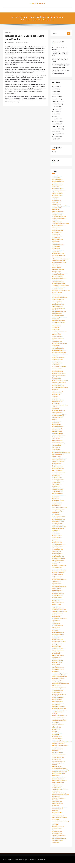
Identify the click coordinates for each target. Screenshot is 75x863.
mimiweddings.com (57, 833)
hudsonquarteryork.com (58, 763)
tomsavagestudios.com (58, 385)
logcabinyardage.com (57, 652)
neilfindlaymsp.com (57, 597)
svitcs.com (54, 622)
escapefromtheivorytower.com (59, 297)
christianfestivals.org (57, 546)
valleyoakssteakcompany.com (59, 611)
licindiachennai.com (57, 183)
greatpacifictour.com (57, 590)
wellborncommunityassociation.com (61, 258)
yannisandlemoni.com (57, 336)
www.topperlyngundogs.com (59, 676)
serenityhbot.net (56, 666)
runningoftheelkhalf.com (58, 678)
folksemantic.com (56, 325)
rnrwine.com (55, 814)
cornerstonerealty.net (57, 740)
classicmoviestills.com (57, 436)
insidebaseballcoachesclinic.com (60, 789)
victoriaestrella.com (57, 592)
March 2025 (55, 119)
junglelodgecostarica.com (58, 544)
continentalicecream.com (58, 472)
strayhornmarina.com (57, 466)
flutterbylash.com (56, 800)
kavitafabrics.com (56, 581)
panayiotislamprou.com (58, 253)
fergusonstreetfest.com (58, 782)
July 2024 (54, 139)
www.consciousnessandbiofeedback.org (62, 741)
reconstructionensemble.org (59, 579)
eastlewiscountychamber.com (59, 458)
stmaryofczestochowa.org (58, 516)
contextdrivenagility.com (58, 511)
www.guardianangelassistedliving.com (61, 770)
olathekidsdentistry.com (58, 348)
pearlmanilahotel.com (57, 239)
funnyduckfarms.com (57, 803)
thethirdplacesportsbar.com (59, 754)
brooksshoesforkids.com (58, 632)
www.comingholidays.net (58, 444)
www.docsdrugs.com (57, 701)
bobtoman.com (56, 243)
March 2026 (55, 94)
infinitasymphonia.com (58, 488)
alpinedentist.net (56, 248)
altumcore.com (56, 627)
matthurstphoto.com (57, 785)
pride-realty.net (56, 796)
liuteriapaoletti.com (57, 567)
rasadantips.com (56, 199)
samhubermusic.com (57, 840)
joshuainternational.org (58, 667)
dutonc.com (55, 539)
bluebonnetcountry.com (58, 236)
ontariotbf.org (55, 220)
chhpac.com (55, 824)
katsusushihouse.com (57, 491)
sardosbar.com (55, 327)
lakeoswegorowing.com (58, 815)
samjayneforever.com (57, 784)
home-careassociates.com (58, 410)
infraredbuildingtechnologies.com (60, 285)
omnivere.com (55, 197)
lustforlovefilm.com (57, 484)
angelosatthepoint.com (58, 607)
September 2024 (57, 134)
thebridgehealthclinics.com (59, 641)
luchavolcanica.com (57, 583)
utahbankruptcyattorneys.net (59, 317)
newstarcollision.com (57, 362)
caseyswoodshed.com (57, 613)
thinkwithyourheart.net (58, 315)
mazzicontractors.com (57, 752)
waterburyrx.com (56, 604)
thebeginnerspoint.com (58, 442)
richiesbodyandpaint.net (58, 181)
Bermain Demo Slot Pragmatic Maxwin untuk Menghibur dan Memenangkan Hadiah (60, 65)
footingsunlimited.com (57, 697)
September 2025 (56, 109)
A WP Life (28, 859)
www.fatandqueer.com (57, 690)
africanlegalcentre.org (57, 489)
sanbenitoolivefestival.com (58, 435)
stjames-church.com (57, 502)
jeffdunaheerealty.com (57, 680)
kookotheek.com (56, 251)
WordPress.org (41, 859)
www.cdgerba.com (56, 766)
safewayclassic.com (57, 214)
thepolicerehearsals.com (58, 454)
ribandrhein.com (56, 394)
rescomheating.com (57, 831)
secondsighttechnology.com (59, 366)
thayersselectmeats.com (58, 634)
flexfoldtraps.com (56, 685)
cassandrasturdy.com (57, 433)
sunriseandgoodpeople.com (59, 569)
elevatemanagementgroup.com (60, 807)
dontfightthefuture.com (58, 304)
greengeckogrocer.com (58, 370)
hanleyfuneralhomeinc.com (59, 350)
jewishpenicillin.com (57, 384)
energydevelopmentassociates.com (61, 290)
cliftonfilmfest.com (56, 310)
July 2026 (54, 89)
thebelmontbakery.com (58, 213)
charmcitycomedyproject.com (59, 507)
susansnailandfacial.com (58, 669)
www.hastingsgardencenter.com (60, 745)
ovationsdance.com (57, 392)
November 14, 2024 (23, 42)
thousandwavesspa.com (58, 593)
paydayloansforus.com (57, 211)
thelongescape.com (57, 540)
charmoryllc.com (56, 447)
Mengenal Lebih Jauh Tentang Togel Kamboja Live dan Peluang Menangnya (60, 71)
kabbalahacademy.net (57, 359)
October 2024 (56, 131)
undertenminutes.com (57, 195)
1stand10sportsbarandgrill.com (60, 354)
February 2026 (56, 96)
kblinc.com (54, 340)
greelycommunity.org (57, 493)
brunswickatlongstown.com (59, 526)
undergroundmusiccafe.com (59, 838)
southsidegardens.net (57, 748)
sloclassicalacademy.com (58, 461)
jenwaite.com (55, 805)
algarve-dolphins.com (57, 549)
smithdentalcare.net (57, 837)
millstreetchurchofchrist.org (59, 793)
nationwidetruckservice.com (59, 586)
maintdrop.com (56, 241)
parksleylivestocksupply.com (59, 414)
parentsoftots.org (56, 646)
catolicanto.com (56, 398)
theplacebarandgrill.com (58, 602)
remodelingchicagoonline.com (59, 715)
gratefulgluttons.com (57, 429)
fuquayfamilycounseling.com (59, 817)
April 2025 (54, 116)
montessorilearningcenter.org (59, 780)
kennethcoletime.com (57, 523)
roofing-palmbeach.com (58, 303)
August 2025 (55, 111)
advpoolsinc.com (56, 606)
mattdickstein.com (56, 657)
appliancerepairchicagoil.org (59, 218)
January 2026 (55, 99)
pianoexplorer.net (56, 747)
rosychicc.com (55, 422)
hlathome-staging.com (57, 371)
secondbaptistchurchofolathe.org (60, 821)
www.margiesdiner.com (58, 703)
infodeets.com (55, 186)
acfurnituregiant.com (57, 193)
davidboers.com (56, 653)
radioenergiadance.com (58, 250)
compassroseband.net (57, 625)
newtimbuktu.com (56, 200)
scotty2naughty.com (57, 503)
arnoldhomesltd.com (57, 306)
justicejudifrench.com (57, 518)
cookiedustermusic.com (58, 577)
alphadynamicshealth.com (58, 798)
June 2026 (55, 91)
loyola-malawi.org (56, 421)
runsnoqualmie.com (57, 699)
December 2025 (56, 101)
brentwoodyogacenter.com (58, 717)
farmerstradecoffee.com (58, 650)
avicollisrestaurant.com (58, 599)
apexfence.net (55, 842)
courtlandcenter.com (57, 595)
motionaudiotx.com (57, 828)
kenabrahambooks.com (58, 479)
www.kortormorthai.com (58, 689)
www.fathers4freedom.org (58, 674)
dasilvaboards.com (56, 463)
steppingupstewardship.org (59, 720)
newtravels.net (55, 209)
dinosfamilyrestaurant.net (58, 283)
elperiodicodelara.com (57, 179)
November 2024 (56, 129)
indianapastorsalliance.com (59, 609)
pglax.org (54, 563)
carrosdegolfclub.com (57, 288)
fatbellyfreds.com (56, 759)
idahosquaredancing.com (58, 322)
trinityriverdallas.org (57, 401)
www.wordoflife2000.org (58, 320)
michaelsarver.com (56, 368)
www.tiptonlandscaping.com (59, 718)
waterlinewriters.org (57, 643)
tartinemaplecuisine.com (58, 528)
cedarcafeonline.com (57, 191)
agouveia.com (55, 819)
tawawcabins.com (56, 324)
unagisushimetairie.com (58, 229)
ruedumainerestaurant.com (59, 495)
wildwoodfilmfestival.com (58, 260)
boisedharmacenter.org (58, 415)
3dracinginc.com (56, 449)
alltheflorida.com (56, 787)
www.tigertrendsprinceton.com (60, 673)
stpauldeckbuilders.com (58, 696)
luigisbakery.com (56, 726)
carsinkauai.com (56, 791)
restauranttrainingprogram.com (60, 380)
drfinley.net (55, 810)
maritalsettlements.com (58, 556)
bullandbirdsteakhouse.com (59, 708)
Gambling (8, 32)
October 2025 (56, 106)
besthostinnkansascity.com (58, 835)
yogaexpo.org (55, 408)
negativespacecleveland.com (59, 565)
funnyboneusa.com (57, 576)
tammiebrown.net (56, 537)
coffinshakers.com (56, 514)
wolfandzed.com (56, 729)
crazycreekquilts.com (57, 473)
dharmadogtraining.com (58, 826)
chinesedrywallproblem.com (59, 570)
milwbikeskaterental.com (58, 558)
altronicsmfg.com (56, 202)
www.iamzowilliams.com (58, 743)
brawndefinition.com (57, 470)
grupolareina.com (56, 271)
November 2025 (56, 104)
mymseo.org (55, 822)
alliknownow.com (56, 456)
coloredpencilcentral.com (58, 308)
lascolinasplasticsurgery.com (59, 710)
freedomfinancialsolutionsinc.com (60, 683)
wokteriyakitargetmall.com (58, 373)
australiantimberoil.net (57, 281)
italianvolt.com (55, 329)
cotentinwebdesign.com (58, 274)
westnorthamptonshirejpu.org (59, 262)
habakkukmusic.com (57, 662)
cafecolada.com (56, 438)
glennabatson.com (56, 465)
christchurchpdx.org (57, 477)
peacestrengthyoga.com (58, 681)
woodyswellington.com (58, 757)
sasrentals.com (55, 364)
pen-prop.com (55, 671)
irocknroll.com (55, 318)
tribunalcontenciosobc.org (58, 459)
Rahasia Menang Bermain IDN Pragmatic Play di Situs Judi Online (60, 59)
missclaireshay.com (57, 176)
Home (24, 20)
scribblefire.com (56, 407)
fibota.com (54, 764)
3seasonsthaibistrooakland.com (60, 405)
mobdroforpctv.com (57, 431)
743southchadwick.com (58, 299)
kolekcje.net (55, 396)
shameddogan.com (57, 644)
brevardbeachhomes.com (58, 295)
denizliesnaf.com (56, 616)
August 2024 (55, 136)
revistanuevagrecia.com (58, 500)
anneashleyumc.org (57, 692)
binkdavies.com (56, 475)
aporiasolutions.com (57, 636)
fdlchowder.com (56, 704)
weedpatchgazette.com (58, 338)
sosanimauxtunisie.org (57, 244)
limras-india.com (56, 177)
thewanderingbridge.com (58, 519)
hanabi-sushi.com (56, 727)
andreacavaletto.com (57, 412)
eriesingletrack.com (57, 341)
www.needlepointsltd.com (58, 706)
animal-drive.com (56, 629)
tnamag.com (55, 630)
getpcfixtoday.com (56, 232)
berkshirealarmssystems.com (59, 331)
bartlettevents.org (56, 267)
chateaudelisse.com (57, 257)
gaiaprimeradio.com (57, 535)
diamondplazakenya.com (58, 773)
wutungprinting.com (57, 555)
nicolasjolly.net (55, 486)
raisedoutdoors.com (57, 313)
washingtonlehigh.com (58, 724)
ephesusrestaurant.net (57, 756)
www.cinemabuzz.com (57, 733)
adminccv (11, 42)
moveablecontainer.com (58, 269)
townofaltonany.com (57, 562)
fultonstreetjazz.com (57, 266)
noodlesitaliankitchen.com (58, 225)
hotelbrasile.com (56, 264)
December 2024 (56, 126)
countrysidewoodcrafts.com (59, 216)
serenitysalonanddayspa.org (59, 190)
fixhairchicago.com (57, 615)
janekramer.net (55, 530)
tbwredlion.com (56, 775)
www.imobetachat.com (58, 655)
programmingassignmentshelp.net (61, 206)
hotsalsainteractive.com (58, 188)
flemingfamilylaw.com (57, 812)
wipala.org (54, 419)
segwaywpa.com (56, 637)
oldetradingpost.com (57, 276)
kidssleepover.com (56, 207)
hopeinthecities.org (57, 428)
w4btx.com (55, 355)
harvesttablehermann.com (58, 287)
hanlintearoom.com (57, 801)
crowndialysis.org (56, 378)
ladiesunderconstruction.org (59, 278)
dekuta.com (55, 731)
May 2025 (54, 114)
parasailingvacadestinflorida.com (60, 794)
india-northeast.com (57, 301)
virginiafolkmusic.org (57, 391)
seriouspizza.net (56, 623)
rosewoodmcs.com (57, 736)
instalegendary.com (57, 221)
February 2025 (56, 121)
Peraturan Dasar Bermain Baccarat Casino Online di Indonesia (59, 47)
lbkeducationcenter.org (58, 399)
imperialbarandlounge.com (59, 311)
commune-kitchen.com (58, 481)
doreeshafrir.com (56, 505)
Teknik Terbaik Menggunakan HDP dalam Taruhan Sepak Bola (60, 53)
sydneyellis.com (56, 377)
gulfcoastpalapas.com (57, 639)
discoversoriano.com (57, 440)
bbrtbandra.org (56, 234)
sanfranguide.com (56, 445)
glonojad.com (55, 498)
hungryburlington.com (57, 525)
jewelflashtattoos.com (57, 230)
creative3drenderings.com (58, 648)
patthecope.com (56, 620)
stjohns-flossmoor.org (57, 574)
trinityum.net (55, 750)
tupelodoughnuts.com (57, 347)
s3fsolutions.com (56, 294)
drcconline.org (55, 600)
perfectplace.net (56, 403)
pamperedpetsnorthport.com (59, 343)
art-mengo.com (56, 533)
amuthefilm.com (56, 482)
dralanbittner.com (56, 334)
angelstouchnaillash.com (58, 357)
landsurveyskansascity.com (59, 694)
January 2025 (55, 124)
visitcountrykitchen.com (58, 548)
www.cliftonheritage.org (58, 711)
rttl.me (53, 830)
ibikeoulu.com (55, 512)
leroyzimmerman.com (57, 808)
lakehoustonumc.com (57, 660)
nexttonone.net (56, 664)
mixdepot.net (55, 734)
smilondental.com (56, 361)
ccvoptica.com (37, 3)
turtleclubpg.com (56, 588)
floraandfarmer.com (57, 292)
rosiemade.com (56, 345)
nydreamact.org (56, 227)
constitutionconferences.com (59, 618)
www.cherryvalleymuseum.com (60, 273)
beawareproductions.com (58, 509)
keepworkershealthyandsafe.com (60, 223)
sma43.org (54, 713)
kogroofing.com (56, 246)
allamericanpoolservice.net (58, 382)
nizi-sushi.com (55, 532)
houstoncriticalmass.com (58, 451)
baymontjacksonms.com (58, 560)
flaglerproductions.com (58, 468)
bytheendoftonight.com (58, 426)
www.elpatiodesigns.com (58, 761)
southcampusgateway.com (58, 255)
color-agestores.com (57, 417)
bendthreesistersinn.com (58, 572)
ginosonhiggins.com (57, 553)
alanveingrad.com (56, 551)
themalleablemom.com (58, 521)
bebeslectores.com (56, 280)
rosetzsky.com (55, 496)
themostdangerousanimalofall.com (61, 452)
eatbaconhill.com (56, 204)
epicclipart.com (56, 237)
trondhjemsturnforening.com (59, 771)
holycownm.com (56, 585)
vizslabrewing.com (56, 332)
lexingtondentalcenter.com (58, 375)
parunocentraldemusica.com (59, 768)
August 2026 (55, 86)
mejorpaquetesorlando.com (59, 352)
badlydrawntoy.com (57, 659)
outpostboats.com (56, 424)
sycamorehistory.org (57, 738)
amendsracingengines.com (59, 687)
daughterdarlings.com (57, 184)
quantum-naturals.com (58, 778)
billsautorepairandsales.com (59, 777)
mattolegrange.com (57, 542)
